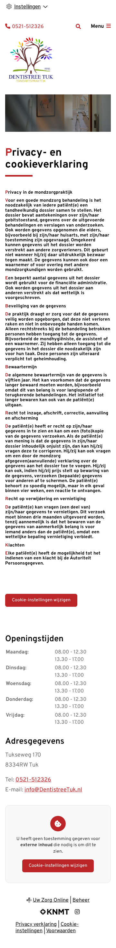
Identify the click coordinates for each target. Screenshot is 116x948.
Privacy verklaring (36, 924)
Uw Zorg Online (51, 900)
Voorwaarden (61, 931)
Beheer (81, 900)
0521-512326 (33, 780)
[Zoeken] (78, 26)
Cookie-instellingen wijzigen (41, 600)
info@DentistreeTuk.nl (53, 790)
